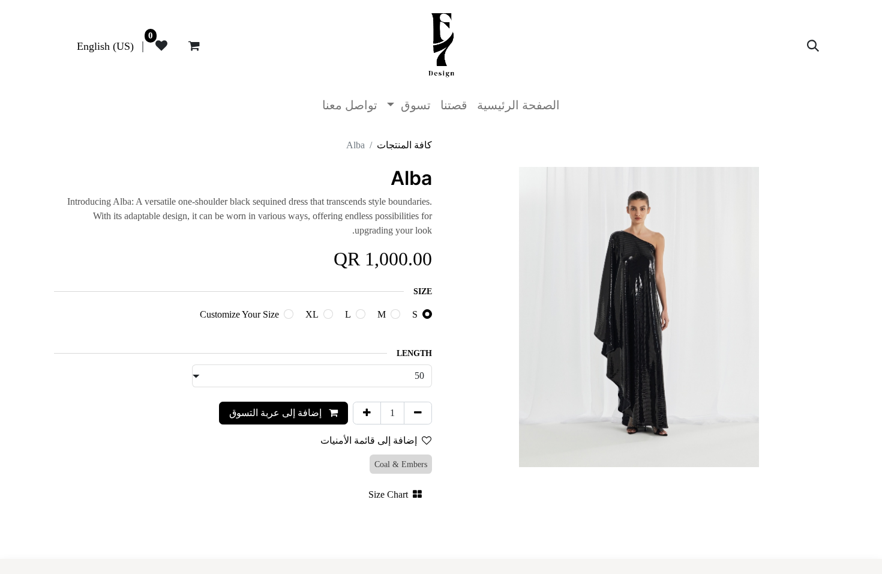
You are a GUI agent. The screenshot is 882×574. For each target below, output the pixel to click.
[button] (813, 46)
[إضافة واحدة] (367, 413)
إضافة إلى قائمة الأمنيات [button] (368, 440)
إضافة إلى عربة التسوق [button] (276, 413)
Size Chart (388, 494)
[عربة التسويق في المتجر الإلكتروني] (194, 46)
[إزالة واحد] (418, 413)
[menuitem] (105, 45)
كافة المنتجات (404, 145)
